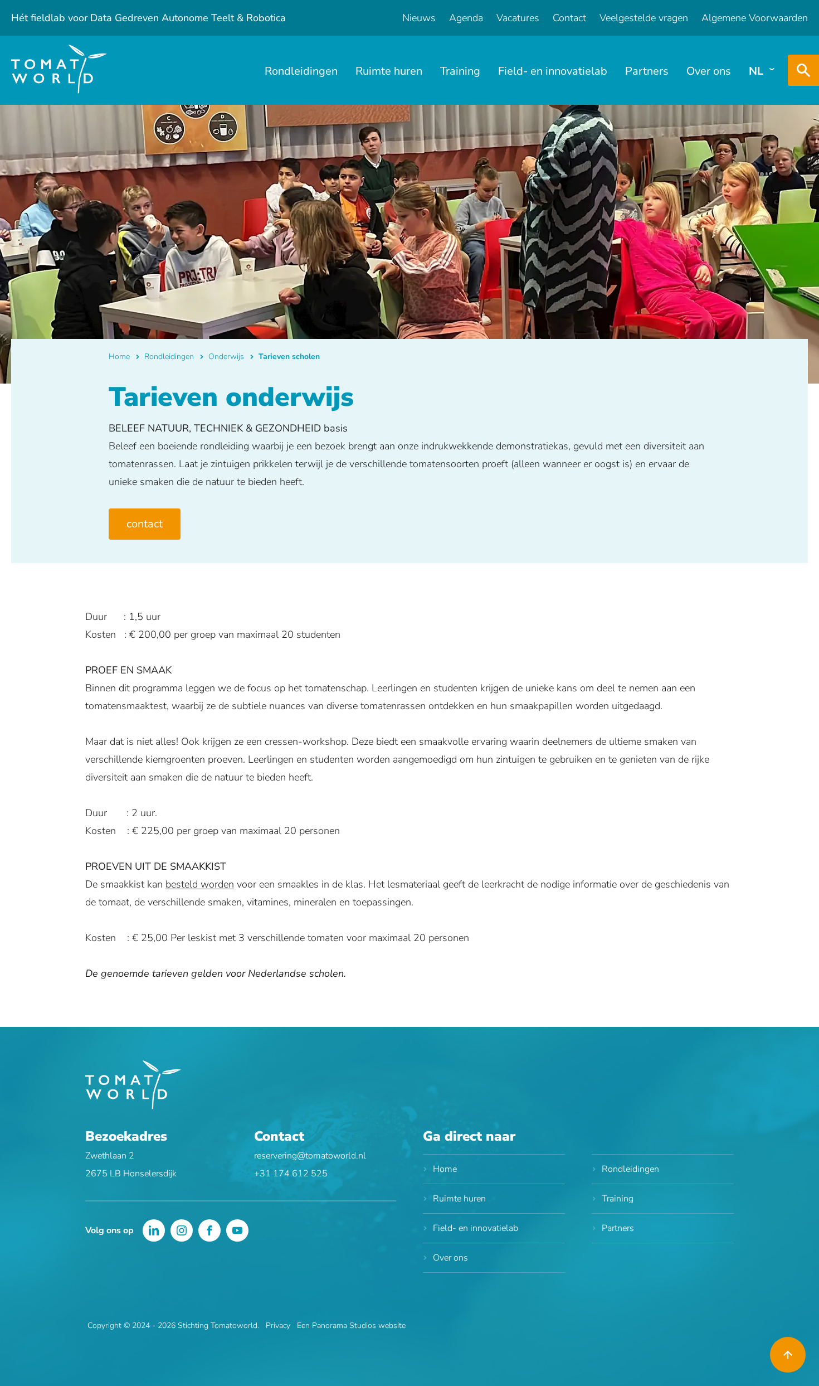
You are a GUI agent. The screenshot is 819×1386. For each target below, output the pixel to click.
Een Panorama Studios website (351, 1325)
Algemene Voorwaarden (754, 18)
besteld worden (199, 884)
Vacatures (517, 18)
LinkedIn (154, 1230)
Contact (569, 18)
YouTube (237, 1230)
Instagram (181, 1230)
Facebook (209, 1230)
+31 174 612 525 (291, 1173)
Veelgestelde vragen (643, 18)
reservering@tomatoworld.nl (310, 1156)
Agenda (466, 18)
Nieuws (419, 18)
